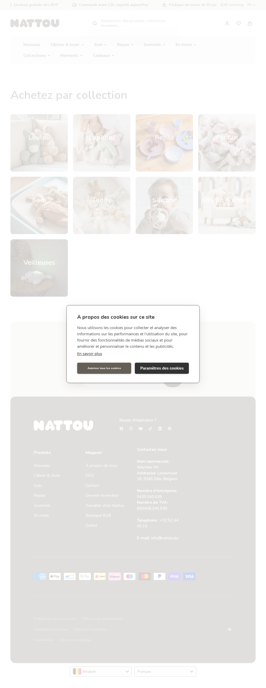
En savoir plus (89, 353)
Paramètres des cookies (162, 368)
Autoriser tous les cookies (104, 368)
